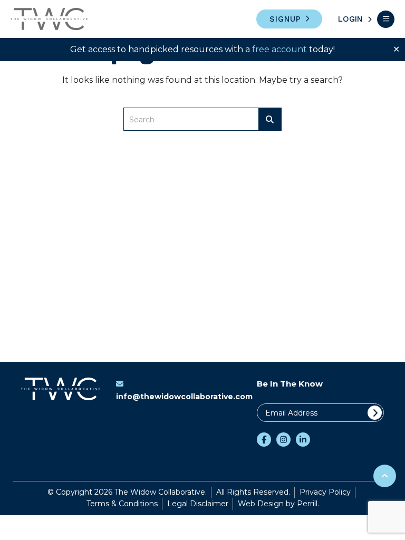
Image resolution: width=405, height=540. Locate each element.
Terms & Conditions (122, 503)
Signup (285, 19)
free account (279, 49)
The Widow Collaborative (49, 19)
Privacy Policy (325, 492)
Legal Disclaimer (197, 503)
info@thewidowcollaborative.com (184, 396)
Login (350, 19)
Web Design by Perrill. (278, 503)
